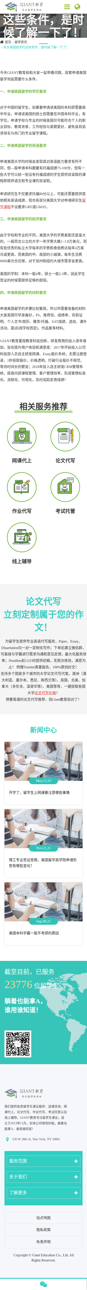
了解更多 (18, 1192)
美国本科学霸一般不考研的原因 (34, 933)
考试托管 (65, 511)
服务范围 (18, 1161)
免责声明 (43, 1242)
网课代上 (22, 460)
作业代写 (22, 511)
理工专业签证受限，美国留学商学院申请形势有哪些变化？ (43, 863)
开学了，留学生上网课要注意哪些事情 (39, 793)
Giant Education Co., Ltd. (50, 1255)
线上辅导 (22, 561)
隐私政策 (43, 1230)
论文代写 (65, 460)
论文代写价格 (45, 693)
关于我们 (18, 1176)
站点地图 (43, 1218)
